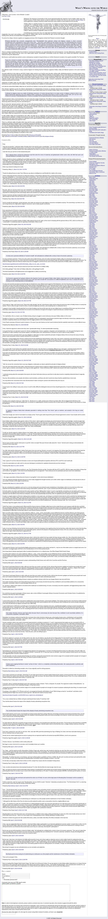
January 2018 (92, 231)
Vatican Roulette (93, 68)
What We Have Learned (95, 64)
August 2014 (92, 285)
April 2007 (92, 401)
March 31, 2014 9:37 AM (17, 383)
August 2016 (92, 253)
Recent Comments (97, 84)
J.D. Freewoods (93, 119)
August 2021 (92, 180)
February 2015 (93, 277)
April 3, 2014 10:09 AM (18, 835)
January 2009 (92, 373)
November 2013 (93, 297)
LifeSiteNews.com (94, 155)
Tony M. (91, 115)
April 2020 (92, 195)
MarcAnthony (11, 671)
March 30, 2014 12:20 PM (18, 274)
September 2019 (93, 205)
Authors (97, 111)
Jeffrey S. (91, 116)
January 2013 (92, 310)
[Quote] (18, 883)
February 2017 (93, 245)
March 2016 (92, 260)
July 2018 (91, 223)
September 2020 (93, 193)
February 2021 (93, 186)
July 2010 (91, 349)
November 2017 (93, 234)
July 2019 (91, 207)
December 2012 (93, 311)
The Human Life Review (95, 156)
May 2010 (91, 352)
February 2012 (93, 324)
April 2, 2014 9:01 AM (16, 706)
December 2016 (93, 248)
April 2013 (92, 306)
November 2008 (93, 376)
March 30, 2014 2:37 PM (24, 300)
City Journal (92, 139)
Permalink (38, 135)
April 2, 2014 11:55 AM (21, 763)
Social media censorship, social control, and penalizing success (97, 73)
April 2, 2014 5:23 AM (17, 659)
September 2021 (93, 178)
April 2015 (92, 274)
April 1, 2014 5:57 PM (16, 647)
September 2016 (93, 252)
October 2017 (92, 235)
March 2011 (92, 339)
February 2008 (93, 388)
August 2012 (92, 317)
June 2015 (92, 272)
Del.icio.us (32, 135)
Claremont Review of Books (96, 137)
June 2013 (92, 303)
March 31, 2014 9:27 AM (24, 360)
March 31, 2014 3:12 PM (24, 502)
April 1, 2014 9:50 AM (16, 562)
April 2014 (92, 290)
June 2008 (92, 382)
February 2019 (93, 214)
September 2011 (93, 331)
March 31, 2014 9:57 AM (17, 406)
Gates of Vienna (93, 149)
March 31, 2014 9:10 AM (21, 345)
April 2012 (92, 322)
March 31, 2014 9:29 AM (17, 370)
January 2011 (92, 342)
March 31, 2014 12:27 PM (17, 446)
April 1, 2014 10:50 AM (17, 589)
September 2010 (93, 347)
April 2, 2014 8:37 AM (21, 680)
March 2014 (92, 292)
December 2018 (93, 216)
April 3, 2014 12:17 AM (21, 810)
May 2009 (91, 368)
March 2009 (92, 371)
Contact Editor (93, 51)
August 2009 (92, 364)
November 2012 (93, 313)
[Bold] (3, 883)
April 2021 (92, 183)
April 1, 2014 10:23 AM (18, 571)
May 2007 (91, 400)
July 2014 (91, 286)
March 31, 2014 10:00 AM (25, 417)
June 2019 (92, 209)
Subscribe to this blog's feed (96, 79)
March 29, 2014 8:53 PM (18, 186)
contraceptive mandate (16, 136)
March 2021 (92, 185)
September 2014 (93, 284)
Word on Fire (92, 173)
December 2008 (93, 375)
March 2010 (92, 355)
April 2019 (92, 211)
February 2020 (93, 198)
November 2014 (93, 281)
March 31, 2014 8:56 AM (22, 324)
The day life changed (94, 63)
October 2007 (92, 393)
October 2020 (92, 191)
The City (91, 140)
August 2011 (92, 332)
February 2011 (93, 340)
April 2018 (92, 227)
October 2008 (92, 377)
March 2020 (92, 197)
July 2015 (91, 270)
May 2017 (91, 241)
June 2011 (92, 335)
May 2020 (91, 194)
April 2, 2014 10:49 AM (18, 728)
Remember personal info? (10, 879)
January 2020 (92, 199)
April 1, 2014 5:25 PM (17, 634)
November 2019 (93, 202)
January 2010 (92, 357)
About (97, 38)
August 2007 (92, 396)
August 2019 (92, 206)
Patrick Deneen (35, 136)
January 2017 (92, 247)
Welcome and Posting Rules (96, 53)
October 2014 (92, 282)
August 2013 (92, 301)
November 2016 (93, 249)
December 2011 (93, 327)
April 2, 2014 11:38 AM (24, 738)
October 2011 (92, 330)
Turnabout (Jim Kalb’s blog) (96, 132)
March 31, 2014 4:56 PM (18, 524)
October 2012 (92, 314)
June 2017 (92, 240)
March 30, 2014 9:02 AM (24, 224)
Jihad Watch (92, 153)
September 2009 (93, 363)
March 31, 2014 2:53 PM (17, 483)
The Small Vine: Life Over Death (97, 75)
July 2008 (91, 381)
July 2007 (91, 397)
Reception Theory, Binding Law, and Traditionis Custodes (97, 67)
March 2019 (92, 212)
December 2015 (93, 264)
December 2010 (93, 343)
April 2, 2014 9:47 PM (17, 773)
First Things (92, 168)
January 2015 (92, 278)
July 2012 (91, 318)
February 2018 (93, 230)
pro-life (42, 136)
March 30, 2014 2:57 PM (18, 312)
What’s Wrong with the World (91, 8)
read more (97, 47)
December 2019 (93, 201)
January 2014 (92, 294)
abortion (7, 136)
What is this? (92, 80)
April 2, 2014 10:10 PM (22, 786)
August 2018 (92, 222)
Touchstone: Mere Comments (96, 172)
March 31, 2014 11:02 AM (18, 428)
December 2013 (93, 295)
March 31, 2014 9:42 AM (21, 397)
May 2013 (91, 305)
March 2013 (92, 307)
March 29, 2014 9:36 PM (18, 206)
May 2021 (91, 182)
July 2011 (91, 334)
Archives (97, 175)
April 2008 (92, 385)
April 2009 (92, 369)
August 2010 (92, 348)
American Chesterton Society (96, 162)
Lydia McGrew (93, 114)
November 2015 (93, 265)
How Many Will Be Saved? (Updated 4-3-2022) (96, 61)
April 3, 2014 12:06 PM (21, 859)
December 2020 (93, 189)
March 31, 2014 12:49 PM (18, 457)
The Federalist (93, 141)
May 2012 (91, 321)
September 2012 (93, 315)
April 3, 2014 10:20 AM (18, 849)
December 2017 (93, 232)
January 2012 (92, 326)
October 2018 (92, 219)
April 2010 (92, 353)
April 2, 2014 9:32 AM (17, 719)
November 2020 (93, 190)
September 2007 (93, 394)
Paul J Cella (92, 112)
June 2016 (92, 256)
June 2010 (92, 351)
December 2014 (93, 280)
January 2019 (92, 215)
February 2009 (93, 372)
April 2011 (92, 338)
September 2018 (93, 220)
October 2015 (92, 266)
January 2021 (92, 187)
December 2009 (93, 359)
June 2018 (92, 224)
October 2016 (92, 251)
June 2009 (92, 367)
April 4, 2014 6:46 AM (16, 868)
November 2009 (93, 360)
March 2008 (92, 386)
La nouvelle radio (93, 76)
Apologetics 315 (93, 164)
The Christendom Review (96, 170)
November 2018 (93, 218)
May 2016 (91, 257)
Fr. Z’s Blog (92, 169)
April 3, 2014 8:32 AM (16, 820)
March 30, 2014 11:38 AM (21, 251)
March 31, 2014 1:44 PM (18, 473)
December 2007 (93, 390)
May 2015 (91, 273)
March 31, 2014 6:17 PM (24, 533)
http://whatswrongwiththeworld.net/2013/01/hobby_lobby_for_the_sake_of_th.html (24, 264)
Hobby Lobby (26, 136)
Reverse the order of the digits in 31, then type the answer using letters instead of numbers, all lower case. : (32, 912)
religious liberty (49, 136)
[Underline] (13, 883)
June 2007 (92, 398)
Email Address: (6, 876)
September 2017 (93, 236)
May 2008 (91, 384)
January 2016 (92, 263)
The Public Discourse (95, 144)
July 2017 (91, 239)
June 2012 (92, 319)
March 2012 (92, 323)
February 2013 (93, 309)
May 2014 (91, 289)
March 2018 (92, 228)
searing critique (79, 20)
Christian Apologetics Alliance (97, 165)
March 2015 (92, 276)
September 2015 (93, 268)
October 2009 (92, 361)
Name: (4, 874)
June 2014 (92, 288)
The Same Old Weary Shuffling (97, 70)
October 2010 (92, 346)
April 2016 (92, 259)
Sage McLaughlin (93, 118)
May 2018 (91, 226)
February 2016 (93, 261)
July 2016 (91, 255)
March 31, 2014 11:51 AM (24, 439)
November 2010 (93, 344)
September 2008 (93, 378)
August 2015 (92, 269)
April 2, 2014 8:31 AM (21, 671)
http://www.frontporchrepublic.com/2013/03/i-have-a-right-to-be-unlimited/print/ (23, 695)
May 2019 (91, 210)
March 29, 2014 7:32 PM (20, 169)
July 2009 (91, 365)
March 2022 (92, 177)
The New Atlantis (93, 143)
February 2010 (93, 356)
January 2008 (92, 389)
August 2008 (92, 380)
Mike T (10, 728)
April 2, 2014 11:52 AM (17, 746)
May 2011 (91, 336)
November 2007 (93, 392)
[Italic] (7, 883)
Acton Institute (93, 161)
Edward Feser (93, 166)
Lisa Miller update (94, 71)
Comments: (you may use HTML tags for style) (14, 882)
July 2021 (91, 181)
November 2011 (93, 328)
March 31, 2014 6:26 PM (18, 543)
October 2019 (92, 203)
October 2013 (92, 298)
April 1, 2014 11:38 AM (17, 597)
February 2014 (93, 293)
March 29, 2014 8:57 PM (18, 198)
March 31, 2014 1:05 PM (17, 465)
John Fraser (92, 120)
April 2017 (92, 243)
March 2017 (92, 244)
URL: (3, 877)
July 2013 (91, 302)
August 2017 (92, 237)
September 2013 (93, 299)
